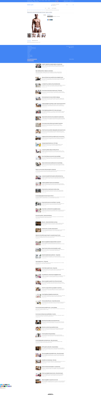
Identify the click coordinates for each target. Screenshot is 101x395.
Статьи (40, 0)
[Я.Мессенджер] (0, 384)
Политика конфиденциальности (31, 47)
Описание (29, 40)
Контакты (43, 0)
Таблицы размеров (36, 1)
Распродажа (54, 8)
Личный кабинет (29, 49)
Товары (49, 0)
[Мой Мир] (49, 19)
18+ (45, 8)
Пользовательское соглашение (31, 48)
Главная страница (29, 0)
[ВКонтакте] (47, 19)
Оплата (37, 0)
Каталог (46, 0)
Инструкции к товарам (30, 1)
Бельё (49, 8)
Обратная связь (29, 46)
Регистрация (29, 50)
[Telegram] (2, 384)
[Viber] (7, 384)
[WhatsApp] (8, 384)
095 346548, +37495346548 (70, 46)
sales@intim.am (54, 5)
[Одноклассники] (48, 19)
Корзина (28, 57)
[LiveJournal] (52, 19)
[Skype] (9, 384)
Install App (49, 394)
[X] (51, 19)
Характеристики (35, 40)
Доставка (34, 0)
